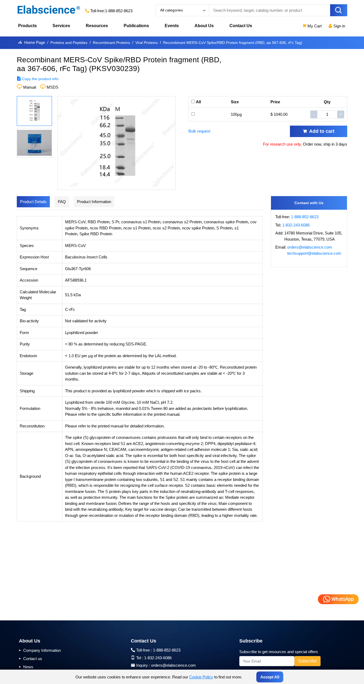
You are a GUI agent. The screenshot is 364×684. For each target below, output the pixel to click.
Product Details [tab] (33, 201)
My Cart (314, 26)
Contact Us (240, 25)
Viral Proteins (146, 42)
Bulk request (199, 131)
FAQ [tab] (62, 201)
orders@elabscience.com (309, 247)
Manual (29, 87)
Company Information (40, 650)
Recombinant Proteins (111, 42)
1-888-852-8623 (118, 11)
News (26, 666)
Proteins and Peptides (68, 42)
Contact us (30, 658)
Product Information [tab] (94, 201)
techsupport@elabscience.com (314, 253)
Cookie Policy (201, 677)
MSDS (52, 87)
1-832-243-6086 (296, 225)
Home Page (34, 42)
